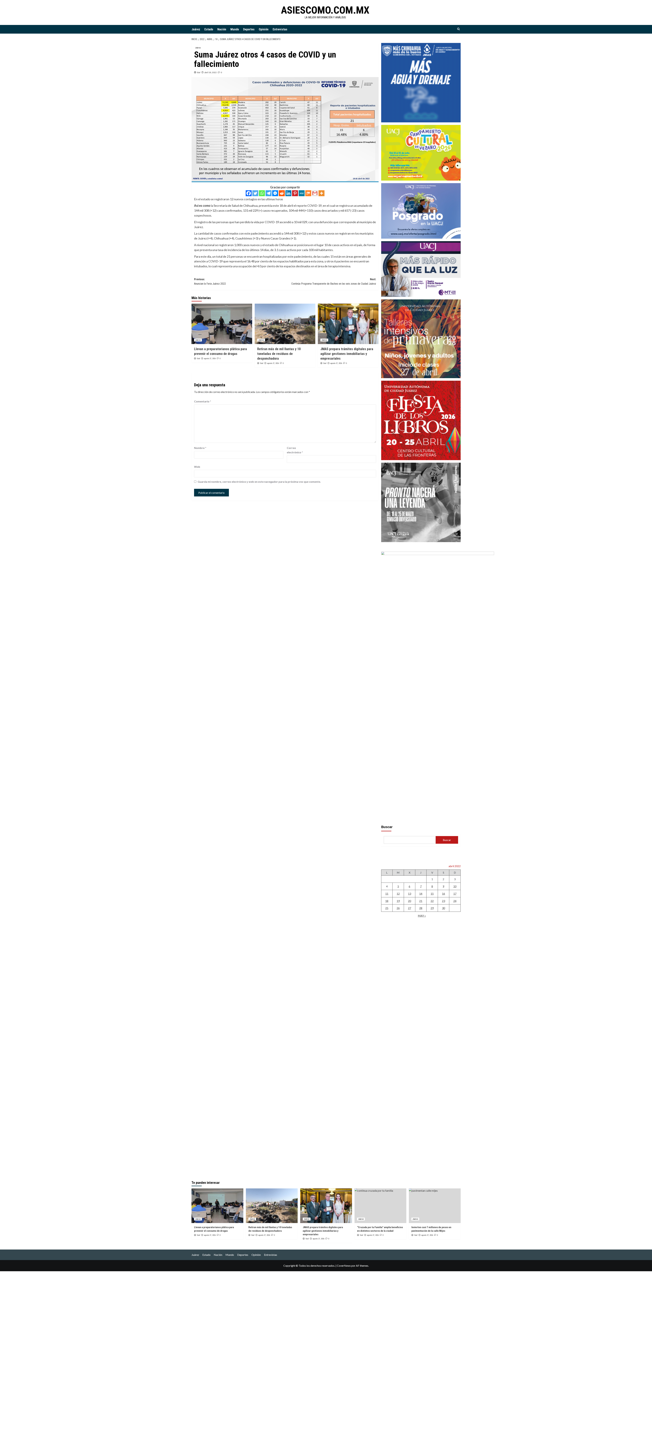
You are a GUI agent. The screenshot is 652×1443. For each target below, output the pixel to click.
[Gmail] (315, 193)
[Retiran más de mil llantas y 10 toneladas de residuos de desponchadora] (285, 324)
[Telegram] (268, 193)
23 (443, 900)
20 (409, 900)
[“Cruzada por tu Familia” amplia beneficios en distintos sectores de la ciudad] (380, 1205)
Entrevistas (280, 29)
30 (443, 908)
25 (386, 908)
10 (454, 886)
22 (432, 900)
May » (422, 915)
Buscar (387, 827)
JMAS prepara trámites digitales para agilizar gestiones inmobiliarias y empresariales (346, 353)
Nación (221, 29)
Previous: (210, 281)
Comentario (202, 401)
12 (398, 893)
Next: (333, 281)
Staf (198, 72)
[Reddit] (282, 193)
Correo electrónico (295, 450)
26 (398, 908)
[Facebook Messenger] (275, 193)
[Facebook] (249, 193)
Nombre (200, 447)
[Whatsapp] (262, 193)
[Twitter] (255, 193)
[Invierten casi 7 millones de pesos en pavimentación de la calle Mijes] (435, 1205)
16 (443, 893)
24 (454, 900)
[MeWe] (302, 193)
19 (398, 900)
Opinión (263, 29)
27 (409, 908)
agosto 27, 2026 (210, 358)
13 (409, 893)
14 (420, 893)
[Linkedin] (288, 193)
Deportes (249, 29)
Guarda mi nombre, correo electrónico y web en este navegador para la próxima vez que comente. (259, 481)
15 (432, 893)
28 (420, 908)
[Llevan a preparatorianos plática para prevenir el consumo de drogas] (222, 324)
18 (386, 900)
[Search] (458, 29)
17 (454, 893)
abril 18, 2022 (210, 72)
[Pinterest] (295, 193)
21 (420, 900)
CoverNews (344, 1265)
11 (386, 893)
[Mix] (308, 193)
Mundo (234, 29)
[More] (321, 193)
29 (432, 908)
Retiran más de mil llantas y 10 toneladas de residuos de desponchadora (279, 353)
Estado (208, 29)
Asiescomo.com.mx (325, 10)
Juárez (196, 29)
